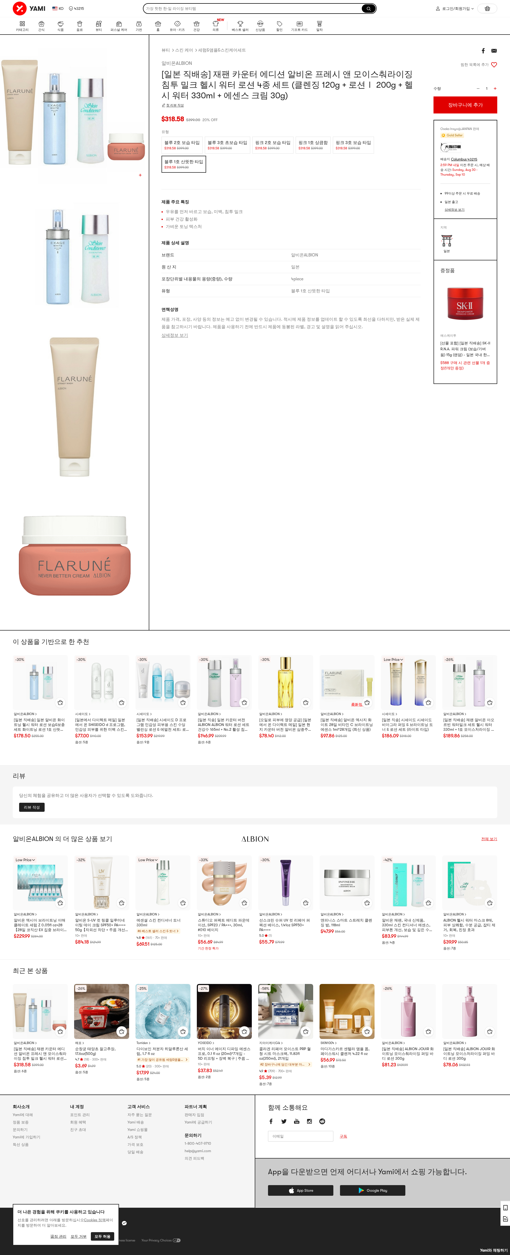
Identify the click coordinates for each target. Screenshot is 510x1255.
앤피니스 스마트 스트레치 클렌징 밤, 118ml (346, 922)
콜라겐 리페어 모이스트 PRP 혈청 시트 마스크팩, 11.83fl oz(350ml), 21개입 (285, 1053)
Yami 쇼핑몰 (138, 1129)
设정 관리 (58, 1236)
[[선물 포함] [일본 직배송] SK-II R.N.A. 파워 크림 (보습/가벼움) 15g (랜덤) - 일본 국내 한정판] (465, 303)
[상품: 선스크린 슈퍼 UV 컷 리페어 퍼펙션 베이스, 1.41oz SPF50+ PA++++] (285, 882)
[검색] (369, 8)
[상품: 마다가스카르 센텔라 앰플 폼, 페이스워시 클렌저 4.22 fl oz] (347, 1011)
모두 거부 (79, 1236)
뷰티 (166, 50)
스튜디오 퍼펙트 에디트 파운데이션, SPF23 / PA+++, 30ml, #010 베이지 (223, 925)
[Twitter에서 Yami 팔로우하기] (284, 1121)
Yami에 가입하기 (26, 1137)
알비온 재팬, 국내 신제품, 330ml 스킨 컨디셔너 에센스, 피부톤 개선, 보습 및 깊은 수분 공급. (407, 925)
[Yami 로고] (29, 8)
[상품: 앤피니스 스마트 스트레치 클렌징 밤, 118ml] (347, 882)
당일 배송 (135, 1152)
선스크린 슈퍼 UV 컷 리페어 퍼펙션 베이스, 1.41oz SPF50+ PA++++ (284, 925)
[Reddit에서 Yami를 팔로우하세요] (322, 1121)
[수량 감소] (478, 88)
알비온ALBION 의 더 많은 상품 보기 (62, 839)
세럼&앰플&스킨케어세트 (222, 50)
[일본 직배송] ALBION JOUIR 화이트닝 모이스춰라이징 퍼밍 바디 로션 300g (408, 1053)
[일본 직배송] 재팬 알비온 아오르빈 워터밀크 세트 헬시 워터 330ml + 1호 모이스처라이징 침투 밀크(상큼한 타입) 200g (469, 725)
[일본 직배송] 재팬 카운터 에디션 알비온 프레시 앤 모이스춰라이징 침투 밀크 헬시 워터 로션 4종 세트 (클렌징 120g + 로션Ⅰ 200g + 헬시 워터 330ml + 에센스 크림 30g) (40, 1054)
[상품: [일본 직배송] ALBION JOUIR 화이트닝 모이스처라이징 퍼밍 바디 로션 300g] (469, 1011)
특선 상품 (21, 1144)
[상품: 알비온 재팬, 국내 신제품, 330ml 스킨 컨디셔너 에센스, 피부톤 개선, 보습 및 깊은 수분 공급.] (408, 882)
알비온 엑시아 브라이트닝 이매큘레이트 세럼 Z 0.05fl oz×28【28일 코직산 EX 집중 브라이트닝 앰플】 (39, 925)
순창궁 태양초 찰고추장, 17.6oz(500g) (95, 1051)
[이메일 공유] (494, 51)
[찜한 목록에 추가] (494, 64)
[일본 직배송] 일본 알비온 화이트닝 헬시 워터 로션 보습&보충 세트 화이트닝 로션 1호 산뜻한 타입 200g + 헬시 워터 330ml (39, 725)
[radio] (182, 145)
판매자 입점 (194, 1115)
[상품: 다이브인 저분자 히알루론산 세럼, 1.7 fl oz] (162, 1011)
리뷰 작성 (32, 807)
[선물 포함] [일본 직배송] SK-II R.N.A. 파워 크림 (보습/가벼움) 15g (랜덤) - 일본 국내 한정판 (465, 349)
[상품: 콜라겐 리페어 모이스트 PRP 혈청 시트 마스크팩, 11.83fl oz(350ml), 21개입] (285, 1011)
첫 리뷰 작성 (175, 105)
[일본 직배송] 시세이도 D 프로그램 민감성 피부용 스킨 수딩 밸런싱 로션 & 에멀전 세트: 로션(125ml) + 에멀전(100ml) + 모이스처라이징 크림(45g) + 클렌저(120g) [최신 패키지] (162, 725)
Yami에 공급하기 (198, 1122)
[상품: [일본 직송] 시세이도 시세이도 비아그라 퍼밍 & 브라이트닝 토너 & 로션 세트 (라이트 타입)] (408, 682)
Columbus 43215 (464, 159)
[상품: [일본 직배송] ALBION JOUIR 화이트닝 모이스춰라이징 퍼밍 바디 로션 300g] (408, 1011)
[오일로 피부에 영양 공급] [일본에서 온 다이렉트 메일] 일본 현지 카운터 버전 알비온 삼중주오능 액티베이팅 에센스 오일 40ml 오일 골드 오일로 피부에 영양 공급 (285, 725)
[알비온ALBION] (255, 839)
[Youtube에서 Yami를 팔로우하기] (297, 1121)
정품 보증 (21, 1122)
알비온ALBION (177, 63)
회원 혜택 (78, 1122)
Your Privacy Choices (157, 1240)
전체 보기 (489, 839)
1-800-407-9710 (198, 1143)
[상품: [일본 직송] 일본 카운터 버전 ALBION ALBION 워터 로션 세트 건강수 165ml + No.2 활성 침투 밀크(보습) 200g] (224, 682)
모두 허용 (102, 1236)
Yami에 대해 (23, 1115)
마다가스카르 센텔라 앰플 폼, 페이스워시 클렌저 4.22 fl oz (345, 1051)
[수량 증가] (495, 88)
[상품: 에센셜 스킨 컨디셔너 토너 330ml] (162, 882)
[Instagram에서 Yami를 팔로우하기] (309, 1121)
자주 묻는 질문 (140, 1115)
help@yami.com (198, 1151)
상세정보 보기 (175, 335)
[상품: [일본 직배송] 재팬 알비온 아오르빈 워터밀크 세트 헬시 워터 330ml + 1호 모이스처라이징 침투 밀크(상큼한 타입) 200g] (469, 682)
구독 (343, 1136)
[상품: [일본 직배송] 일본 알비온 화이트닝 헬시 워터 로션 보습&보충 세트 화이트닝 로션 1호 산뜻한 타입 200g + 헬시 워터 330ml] (40, 682)
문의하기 (20, 1129)
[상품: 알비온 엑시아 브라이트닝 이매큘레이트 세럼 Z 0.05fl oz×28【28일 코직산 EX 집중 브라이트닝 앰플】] (40, 882)
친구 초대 (78, 1129)
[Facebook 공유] (483, 51)
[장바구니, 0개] (487, 8)
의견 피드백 (194, 1158)
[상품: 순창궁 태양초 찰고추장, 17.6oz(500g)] (101, 1011)
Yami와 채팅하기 (494, 1250)
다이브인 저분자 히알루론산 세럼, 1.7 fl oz (162, 1051)
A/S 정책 (135, 1137)
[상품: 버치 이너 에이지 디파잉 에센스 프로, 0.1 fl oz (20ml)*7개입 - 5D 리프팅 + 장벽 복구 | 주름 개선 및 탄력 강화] (224, 1011)
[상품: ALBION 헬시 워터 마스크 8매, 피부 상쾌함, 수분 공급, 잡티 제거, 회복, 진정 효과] (469, 882)
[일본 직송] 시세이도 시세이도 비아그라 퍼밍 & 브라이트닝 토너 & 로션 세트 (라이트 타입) (407, 725)
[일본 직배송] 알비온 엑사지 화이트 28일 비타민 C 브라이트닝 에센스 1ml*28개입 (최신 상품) (347, 725)
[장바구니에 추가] (60, 702)
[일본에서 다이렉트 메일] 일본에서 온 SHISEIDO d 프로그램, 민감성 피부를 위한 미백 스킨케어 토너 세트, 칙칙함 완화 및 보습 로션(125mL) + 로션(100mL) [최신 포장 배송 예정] (101, 725)
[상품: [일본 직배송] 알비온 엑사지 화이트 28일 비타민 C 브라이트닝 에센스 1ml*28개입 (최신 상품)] (347, 682)
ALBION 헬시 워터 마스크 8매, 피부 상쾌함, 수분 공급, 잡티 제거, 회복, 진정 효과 (469, 925)
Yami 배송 (136, 1122)
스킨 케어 (184, 50)
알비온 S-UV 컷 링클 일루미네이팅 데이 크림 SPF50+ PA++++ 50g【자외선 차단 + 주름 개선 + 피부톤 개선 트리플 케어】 (101, 925)
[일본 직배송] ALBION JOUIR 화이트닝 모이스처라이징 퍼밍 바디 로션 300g (469, 1053)
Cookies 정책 (95, 1220)
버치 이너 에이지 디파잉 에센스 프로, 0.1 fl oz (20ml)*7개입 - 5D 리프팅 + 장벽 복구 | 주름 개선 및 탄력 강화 (224, 1054)
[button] (76, 8)
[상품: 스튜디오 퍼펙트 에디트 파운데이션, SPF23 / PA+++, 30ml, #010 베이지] (224, 882)
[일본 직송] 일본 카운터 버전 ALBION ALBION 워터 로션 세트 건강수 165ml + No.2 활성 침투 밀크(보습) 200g (223, 725)
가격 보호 (135, 1144)
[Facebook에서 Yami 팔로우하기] (271, 1121)
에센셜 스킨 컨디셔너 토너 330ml (159, 922)
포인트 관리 (80, 1115)
